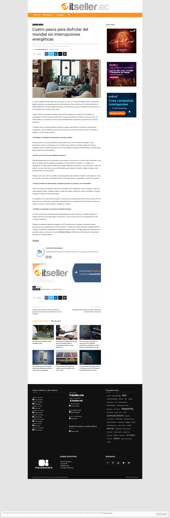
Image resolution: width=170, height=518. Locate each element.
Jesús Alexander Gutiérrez (123, 405)
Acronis (109, 396)
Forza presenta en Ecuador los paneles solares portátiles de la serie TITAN (65, 368)
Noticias (37, 15)
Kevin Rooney (110, 412)
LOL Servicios (119, 419)
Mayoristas (47, 15)
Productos (35, 24)
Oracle (133, 422)
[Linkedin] (118, 463)
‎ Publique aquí (64, 466)
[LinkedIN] (50, 257)
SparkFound (122, 435)
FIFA (116, 402)
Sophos (116, 435)
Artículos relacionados (40, 321)
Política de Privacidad (132, 477)
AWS (126, 399)
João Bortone (109, 409)
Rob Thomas (109, 432)
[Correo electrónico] (47, 257)
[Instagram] (113, 463)
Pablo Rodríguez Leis (111, 425)
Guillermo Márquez (122, 402)
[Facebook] (108, 463)
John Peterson (117, 409)
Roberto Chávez (46, 289)
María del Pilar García (129, 419)
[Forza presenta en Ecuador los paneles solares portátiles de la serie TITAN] (66, 357)
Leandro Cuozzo (118, 412)
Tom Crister (109, 438)
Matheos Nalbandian (111, 422)
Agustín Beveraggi (116, 395)
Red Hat (110, 429)
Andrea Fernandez (112, 399)
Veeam (116, 438)
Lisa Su (127, 416)
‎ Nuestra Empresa (65, 461)
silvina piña (109, 435)
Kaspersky (128, 409)
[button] (69, 15)
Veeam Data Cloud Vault (126, 438)
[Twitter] (124, 463)
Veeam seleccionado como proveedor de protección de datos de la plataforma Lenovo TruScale (47, 312)
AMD (124, 395)
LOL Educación (110, 419)
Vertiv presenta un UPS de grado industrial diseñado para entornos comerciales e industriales (42, 368)
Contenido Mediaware (41, 49)
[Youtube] (129, 463)
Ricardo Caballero (126, 429)
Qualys (129, 425)
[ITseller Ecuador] (85, 6)
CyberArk (130, 399)
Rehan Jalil (118, 429)
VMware (108, 442)
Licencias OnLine (115, 415)
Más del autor (56, 321)
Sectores (60, 15)
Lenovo (124, 412)
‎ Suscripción (63, 464)
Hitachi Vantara (111, 405)
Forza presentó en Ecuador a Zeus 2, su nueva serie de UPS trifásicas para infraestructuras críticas (89, 368)
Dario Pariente (110, 402)
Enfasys (39, 287)
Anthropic (121, 399)
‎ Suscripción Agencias (67, 468)
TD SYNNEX (130, 435)
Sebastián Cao (126, 432)
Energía (41, 24)
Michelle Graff (121, 422)
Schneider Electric (57, 289)
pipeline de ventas (122, 425)
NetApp (128, 422)
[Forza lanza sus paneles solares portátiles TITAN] (43, 332)
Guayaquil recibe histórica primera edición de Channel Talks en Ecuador (86, 311)
